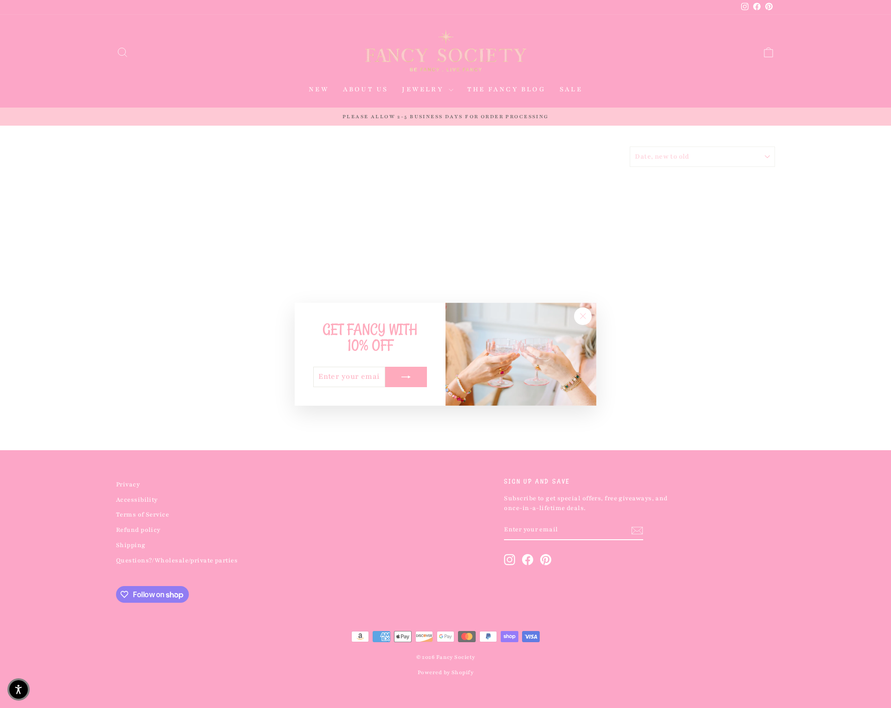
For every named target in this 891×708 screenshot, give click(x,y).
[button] (18, 689)
